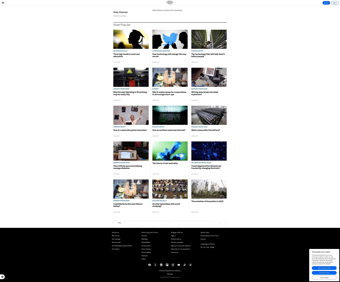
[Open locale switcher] (2, 276)
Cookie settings (324, 277)
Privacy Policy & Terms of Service (170, 270)
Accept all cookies (324, 273)
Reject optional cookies (324, 268)
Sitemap (170, 274)
